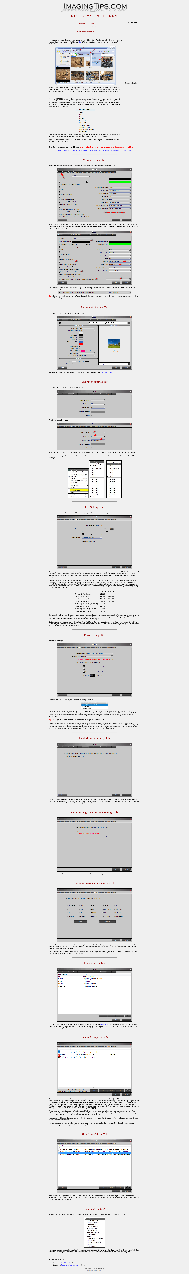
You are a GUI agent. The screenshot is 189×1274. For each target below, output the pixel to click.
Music (130, 150)
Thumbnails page (107, 372)
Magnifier (74, 150)
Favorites (116, 150)
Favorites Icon (105, 1024)
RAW (85, 150)
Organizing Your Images (69, 1265)
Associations (107, 150)
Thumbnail (66, 150)
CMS (100, 150)
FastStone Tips (66, 1263)
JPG (80, 150)
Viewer (58, 150)
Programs (123, 150)
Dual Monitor (92, 150)
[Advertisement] (131, 52)
